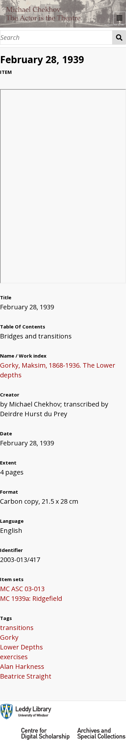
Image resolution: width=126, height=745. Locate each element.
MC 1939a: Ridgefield (31, 598)
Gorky (9, 637)
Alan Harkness (22, 666)
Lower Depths (21, 647)
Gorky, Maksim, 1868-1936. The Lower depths (57, 370)
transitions (17, 627)
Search (119, 37)
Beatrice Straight (25, 676)
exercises (14, 656)
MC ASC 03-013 (22, 588)
